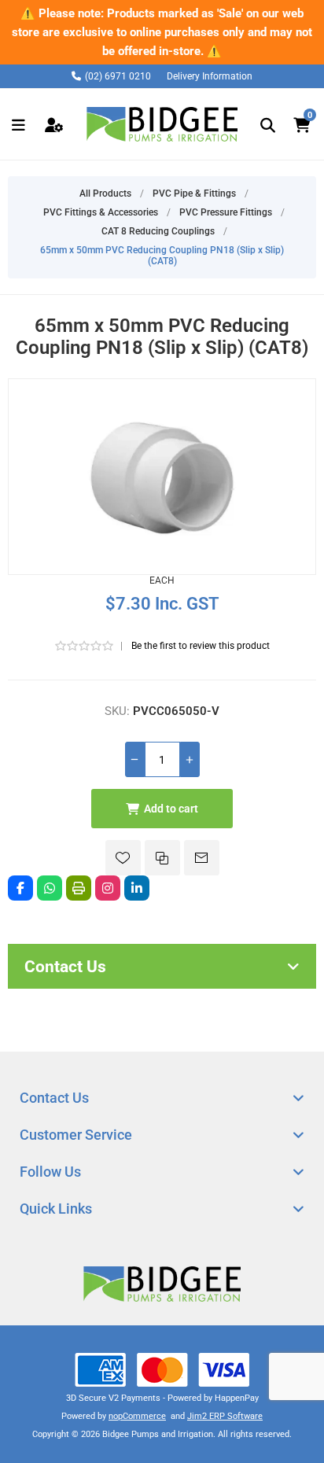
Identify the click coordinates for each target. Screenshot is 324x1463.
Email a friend (201, 857)
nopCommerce (137, 1416)
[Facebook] (20, 888)
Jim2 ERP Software (225, 1416)
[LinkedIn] (136, 888)
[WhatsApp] (49, 888)
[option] (162, 32)
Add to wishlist (123, 857)
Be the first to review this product (200, 645)
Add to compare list (162, 857)
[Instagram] (107, 888)
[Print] (78, 888)
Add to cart (171, 808)
